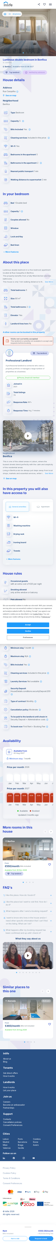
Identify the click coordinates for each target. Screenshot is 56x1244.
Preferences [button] (45, 617)
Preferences (28, 637)
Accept (28, 625)
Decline (28, 631)
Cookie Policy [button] (38, 614)
